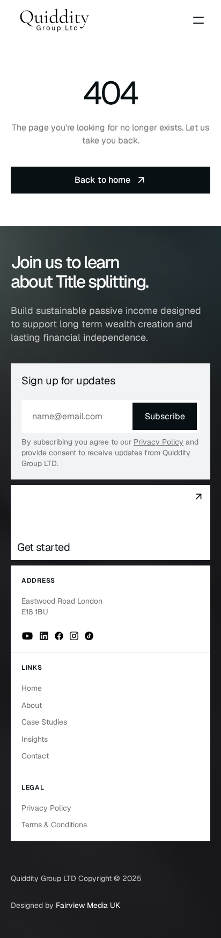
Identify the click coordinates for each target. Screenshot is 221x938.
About (31, 705)
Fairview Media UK (88, 905)
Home (31, 688)
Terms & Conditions (54, 824)
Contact (35, 756)
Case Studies (44, 722)
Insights (34, 739)
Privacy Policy (158, 442)
